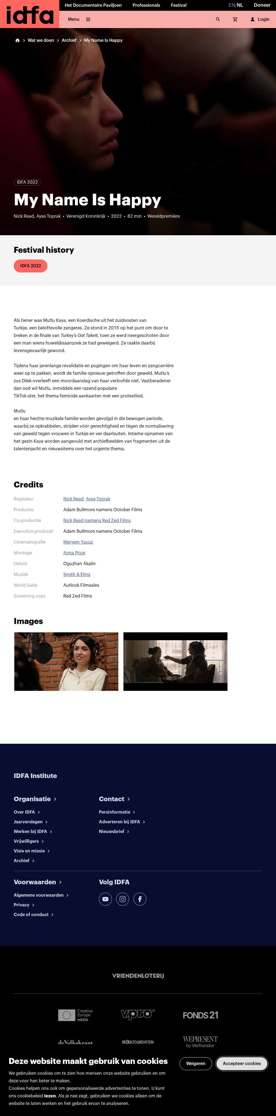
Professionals (146, 5)
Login (264, 19)
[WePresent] (200, 1042)
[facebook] (139, 899)
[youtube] (105, 899)
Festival (179, 5)
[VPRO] (138, 1015)
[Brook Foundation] (138, 1042)
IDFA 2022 (30, 266)
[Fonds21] (200, 1015)
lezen (50, 1096)
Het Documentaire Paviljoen (93, 5)
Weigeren (195, 1064)
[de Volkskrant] (75, 1042)
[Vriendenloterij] (138, 976)
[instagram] (122, 899)
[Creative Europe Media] (75, 1015)
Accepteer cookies (242, 1064)
